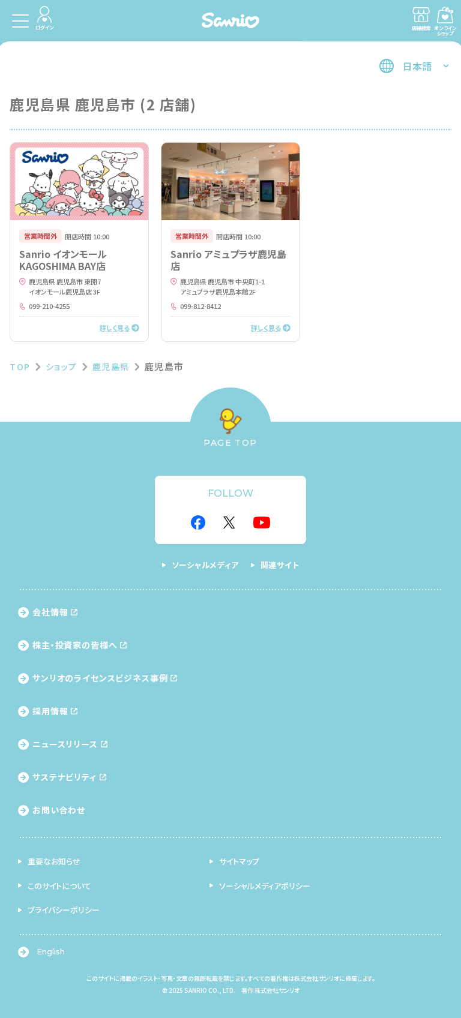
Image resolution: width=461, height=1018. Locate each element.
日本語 (417, 66)
